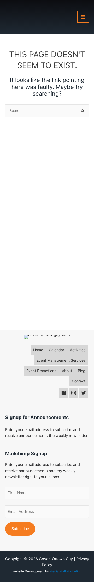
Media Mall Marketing (65, 571)
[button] (38, 350)
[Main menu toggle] (83, 17)
